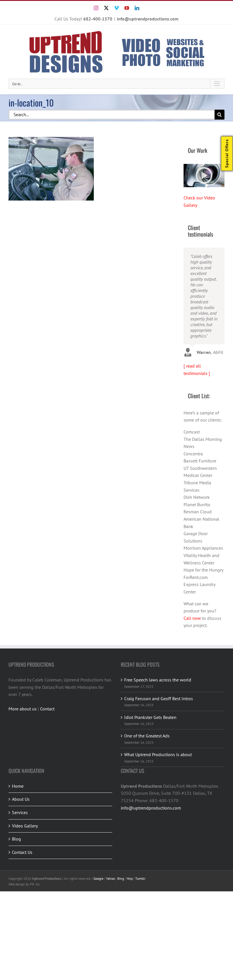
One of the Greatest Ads (147, 736)
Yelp (129, 878)
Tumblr (140, 878)
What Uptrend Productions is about (158, 754)
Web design (17, 884)
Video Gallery (25, 826)
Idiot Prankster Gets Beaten (150, 717)
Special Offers (227, 153)
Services (20, 812)
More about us (23, 709)
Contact (47, 709)
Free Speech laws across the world (157, 680)
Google (98, 878)
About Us (21, 799)
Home (18, 786)
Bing (120, 878)
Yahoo (110, 878)
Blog (16, 839)
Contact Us (22, 852)
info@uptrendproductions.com (147, 19)
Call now (192, 618)
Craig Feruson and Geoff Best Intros (158, 698)
